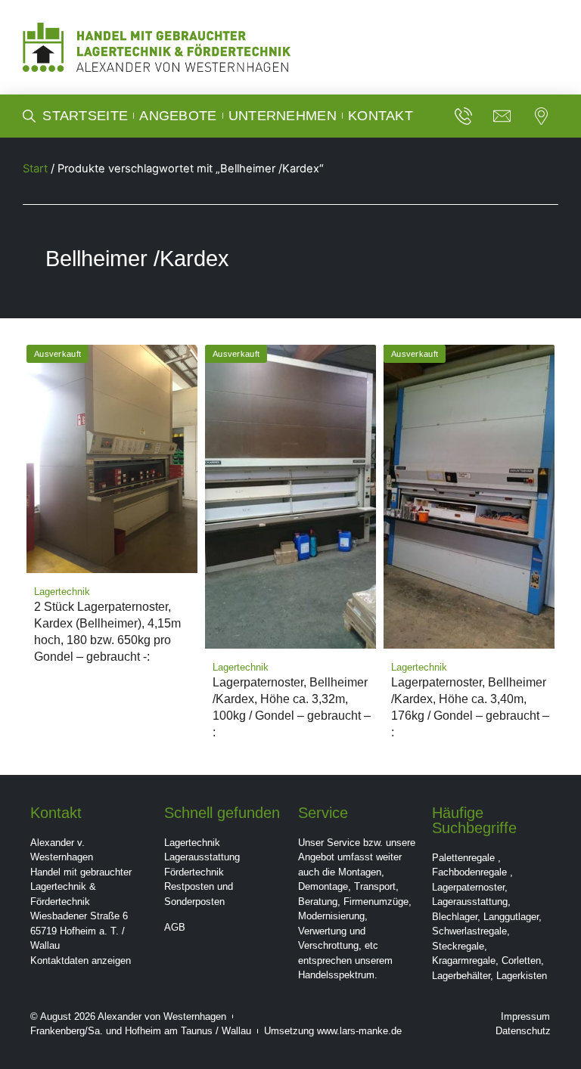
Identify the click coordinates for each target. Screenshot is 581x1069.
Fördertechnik (194, 872)
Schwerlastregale (469, 931)
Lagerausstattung (202, 857)
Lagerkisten (521, 975)
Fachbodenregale (469, 872)
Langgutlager (511, 916)
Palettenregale (463, 857)
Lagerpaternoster (468, 887)
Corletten (521, 960)
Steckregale (458, 946)
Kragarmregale (464, 960)
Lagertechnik (192, 842)
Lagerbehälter (461, 975)
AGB (174, 927)
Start (35, 168)
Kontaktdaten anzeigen (80, 960)
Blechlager (454, 916)
